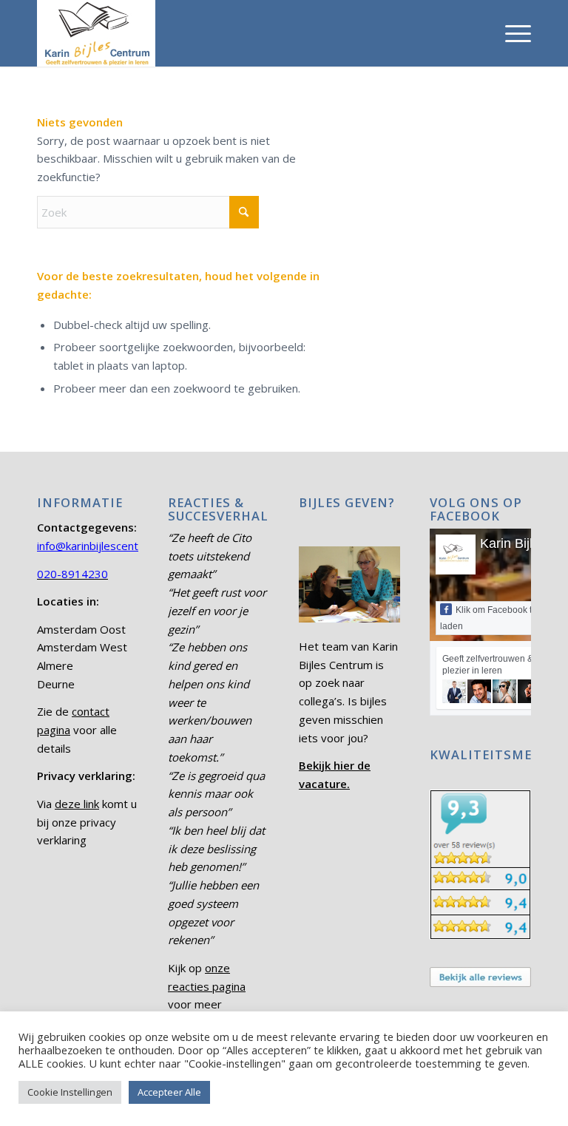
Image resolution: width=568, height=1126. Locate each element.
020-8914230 (72, 573)
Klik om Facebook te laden (488, 618)
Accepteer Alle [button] (169, 1092)
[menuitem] (510, 33)
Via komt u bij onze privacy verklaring (87, 822)
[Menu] (510, 33)
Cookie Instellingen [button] (69, 1092)
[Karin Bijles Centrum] (96, 33)
